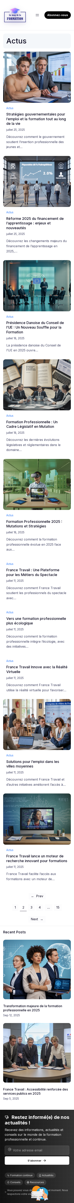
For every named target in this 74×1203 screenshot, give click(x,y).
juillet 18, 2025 (15, 338)
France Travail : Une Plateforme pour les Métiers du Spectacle (32, 572)
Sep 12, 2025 (11, 1015)
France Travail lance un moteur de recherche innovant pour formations (36, 858)
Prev (37, 896)
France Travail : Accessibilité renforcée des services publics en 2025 (35, 1091)
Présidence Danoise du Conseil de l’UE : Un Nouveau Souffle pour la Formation (35, 327)
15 (57, 907)
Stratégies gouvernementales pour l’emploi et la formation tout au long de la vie (36, 119)
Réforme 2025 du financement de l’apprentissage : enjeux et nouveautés (35, 223)
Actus (9, 108)
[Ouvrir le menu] (37, 15)
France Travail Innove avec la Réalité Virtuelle (36, 669)
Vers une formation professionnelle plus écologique (36, 620)
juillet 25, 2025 (15, 129)
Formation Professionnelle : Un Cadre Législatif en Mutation (32, 424)
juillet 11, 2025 (15, 580)
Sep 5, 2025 (11, 1098)
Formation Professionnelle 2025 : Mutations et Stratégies (34, 523)
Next (37, 919)
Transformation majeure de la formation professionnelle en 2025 (32, 1008)
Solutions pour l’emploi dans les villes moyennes (32, 763)
